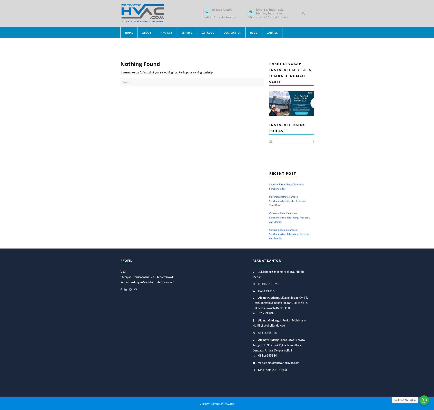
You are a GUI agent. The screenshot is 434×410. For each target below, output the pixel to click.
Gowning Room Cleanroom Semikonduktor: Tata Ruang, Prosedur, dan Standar (289, 217)
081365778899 (268, 284)
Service (187, 32)
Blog (253, 32)
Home (129, 32)
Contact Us (232, 32)
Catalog (208, 32)
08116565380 (267, 333)
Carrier (272, 32)
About (147, 32)
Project (166, 32)
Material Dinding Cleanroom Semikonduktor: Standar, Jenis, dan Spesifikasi (287, 201)
